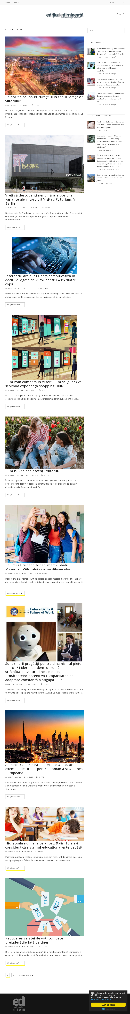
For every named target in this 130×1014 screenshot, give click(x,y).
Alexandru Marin (15, 684)
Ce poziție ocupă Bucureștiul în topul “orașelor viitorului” (44, 98)
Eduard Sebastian (15, 390)
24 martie (24, 105)
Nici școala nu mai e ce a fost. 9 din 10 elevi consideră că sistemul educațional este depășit (44, 845)
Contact (16, 3)
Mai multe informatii (101, 999)
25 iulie (33, 288)
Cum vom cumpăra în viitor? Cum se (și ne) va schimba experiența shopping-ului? (43, 384)
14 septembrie (32, 475)
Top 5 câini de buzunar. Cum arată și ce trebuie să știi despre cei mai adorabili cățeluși (110, 125)
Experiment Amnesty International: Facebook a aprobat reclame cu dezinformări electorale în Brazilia (111, 51)
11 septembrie (30, 573)
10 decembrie (30, 946)
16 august (34, 208)
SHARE (37, 105)
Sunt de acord (108, 1004)
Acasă (7, 3)
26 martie (28, 851)
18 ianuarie (31, 390)
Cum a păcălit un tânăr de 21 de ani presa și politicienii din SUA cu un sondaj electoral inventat (110, 82)
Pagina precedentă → (26, 975)
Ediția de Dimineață (107, 57)
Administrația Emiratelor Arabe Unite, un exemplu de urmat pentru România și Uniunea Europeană (44, 768)
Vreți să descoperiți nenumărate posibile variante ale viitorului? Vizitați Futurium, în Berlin (41, 199)
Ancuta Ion (12, 105)
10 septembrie (32, 684)
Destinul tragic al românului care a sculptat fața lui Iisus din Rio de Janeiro (110, 178)
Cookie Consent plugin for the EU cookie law (108, 1009)
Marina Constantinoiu (17, 208)
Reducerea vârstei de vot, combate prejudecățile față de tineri (34, 940)
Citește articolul (15, 125)
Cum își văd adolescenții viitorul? (32, 471)
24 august (28, 777)
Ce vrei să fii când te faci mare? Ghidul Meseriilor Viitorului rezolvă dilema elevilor (40, 567)
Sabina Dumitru (14, 573)
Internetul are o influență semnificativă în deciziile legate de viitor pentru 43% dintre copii (40, 280)
